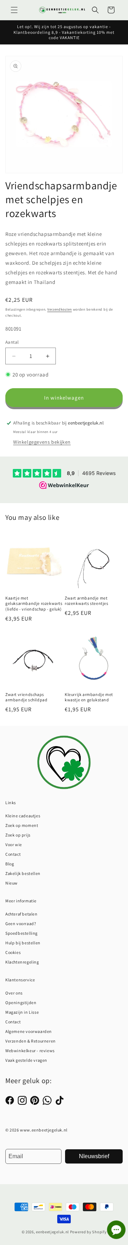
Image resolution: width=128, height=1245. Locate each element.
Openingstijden (20, 1002)
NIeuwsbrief (94, 1156)
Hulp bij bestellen (23, 942)
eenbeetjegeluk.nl (52, 1231)
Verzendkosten (59, 309)
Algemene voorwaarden (28, 1031)
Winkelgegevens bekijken (42, 442)
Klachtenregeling (22, 962)
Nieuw (11, 883)
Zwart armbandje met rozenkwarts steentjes (86, 600)
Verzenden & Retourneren (30, 1041)
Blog (9, 863)
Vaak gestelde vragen (26, 1060)
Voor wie (13, 844)
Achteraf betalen (21, 914)
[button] (14, 10)
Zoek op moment (21, 825)
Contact (13, 854)
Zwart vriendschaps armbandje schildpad (26, 697)
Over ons (14, 993)
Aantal (11, 342)
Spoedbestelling (21, 933)
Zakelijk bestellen (23, 873)
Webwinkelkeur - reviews (30, 1050)
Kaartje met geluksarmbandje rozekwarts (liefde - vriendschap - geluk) (34, 603)
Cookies (13, 952)
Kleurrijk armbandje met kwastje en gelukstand (89, 697)
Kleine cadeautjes (22, 815)
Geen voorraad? (20, 923)
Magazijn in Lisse (22, 1012)
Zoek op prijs (18, 835)
